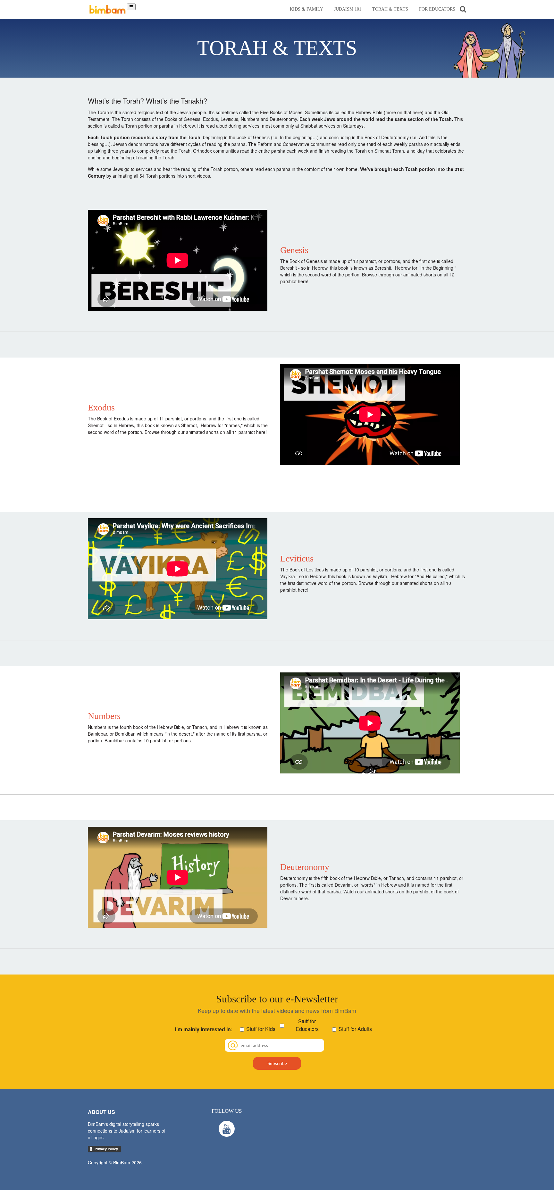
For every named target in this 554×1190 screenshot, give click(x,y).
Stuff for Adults (355, 1029)
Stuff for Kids (260, 1029)
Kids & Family (306, 9)
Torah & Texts (390, 9)
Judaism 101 (347, 9)
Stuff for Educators (307, 1025)
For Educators (437, 9)
